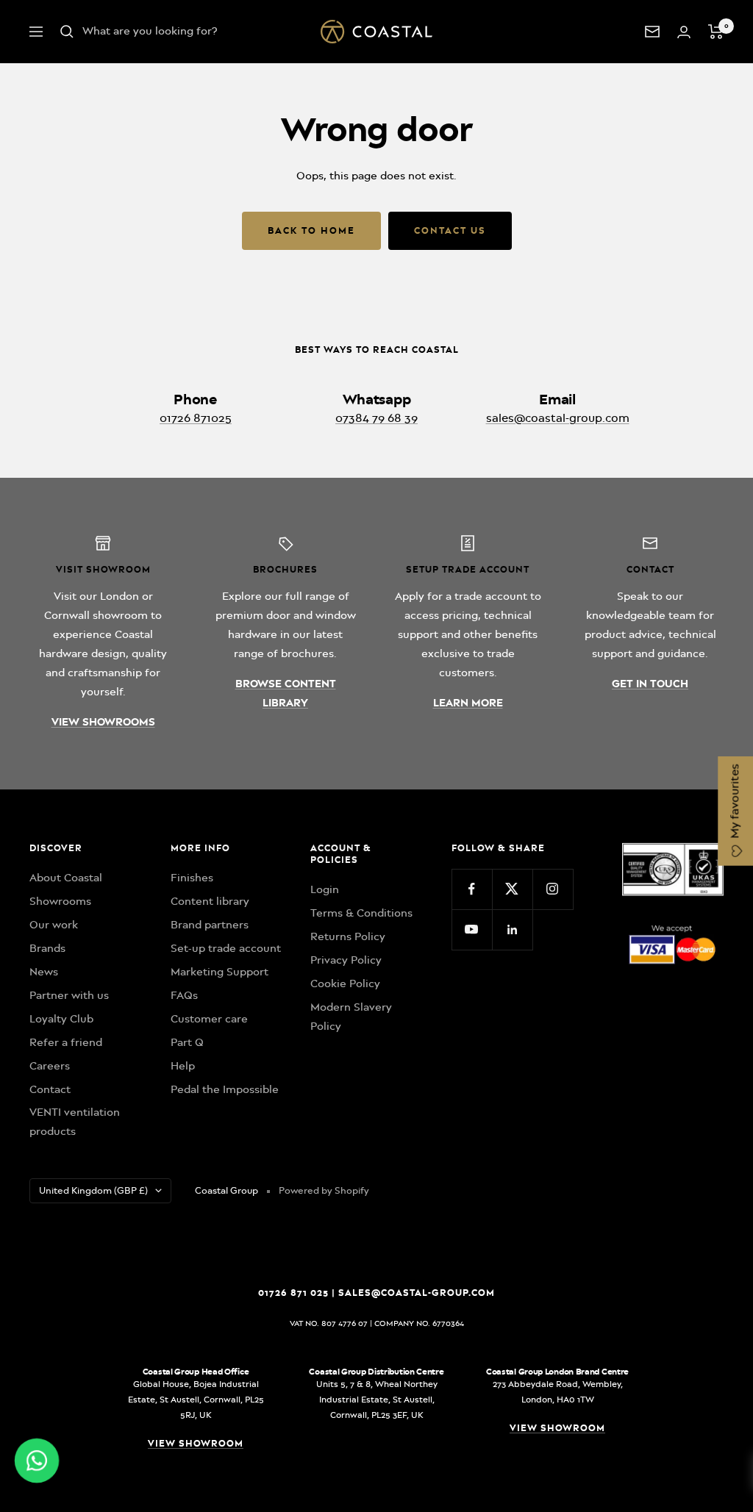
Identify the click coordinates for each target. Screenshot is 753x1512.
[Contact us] (652, 31)
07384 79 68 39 (376, 418)
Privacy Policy (346, 960)
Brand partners (210, 924)
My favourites (734, 803)
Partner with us (69, 995)
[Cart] (716, 31)
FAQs (184, 995)
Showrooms (60, 901)
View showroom (195, 1443)
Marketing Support (219, 971)
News (43, 971)
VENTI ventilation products (74, 1122)
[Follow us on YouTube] (472, 929)
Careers (49, 1065)
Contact (50, 1089)
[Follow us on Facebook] (472, 889)
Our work (53, 924)
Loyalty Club (61, 1018)
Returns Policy (347, 936)
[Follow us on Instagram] (552, 889)
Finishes (192, 877)
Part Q (187, 1042)
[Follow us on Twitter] (512, 889)
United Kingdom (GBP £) (93, 1190)
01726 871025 (196, 418)
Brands (47, 948)
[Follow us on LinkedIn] (512, 929)
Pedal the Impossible (225, 1089)
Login (324, 889)
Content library (210, 901)
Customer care (209, 1018)
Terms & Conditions (361, 913)
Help (183, 1065)
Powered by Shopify (324, 1190)
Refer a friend (65, 1042)
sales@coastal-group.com (557, 418)
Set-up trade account (226, 948)
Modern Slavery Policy (351, 1016)
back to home (311, 230)
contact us (450, 230)
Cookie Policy (345, 983)
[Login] (683, 32)
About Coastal (65, 877)
